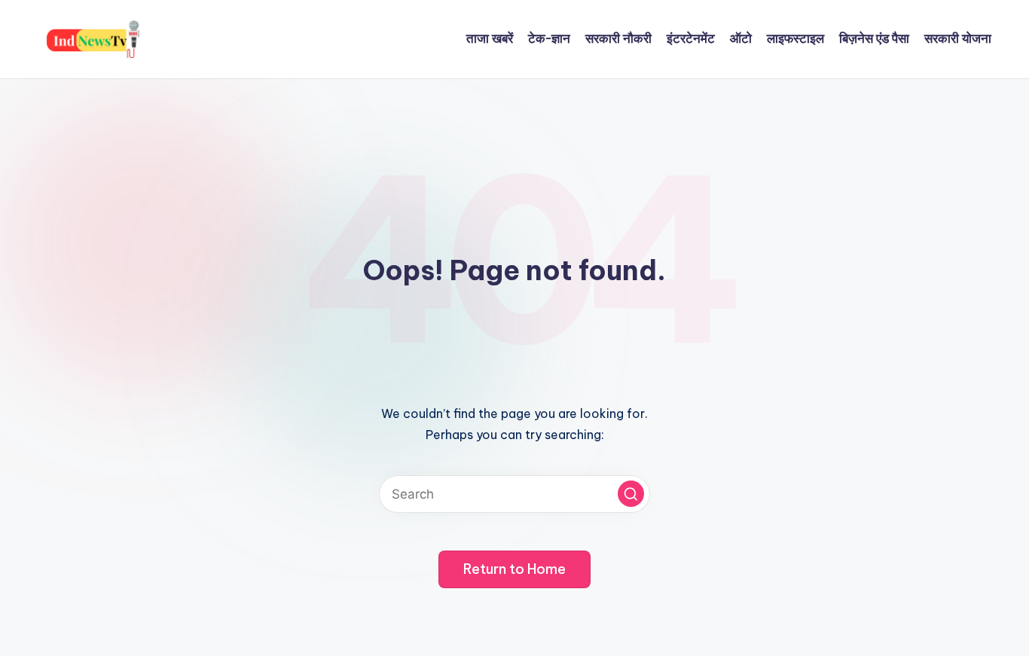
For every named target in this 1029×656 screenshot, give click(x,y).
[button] (631, 494)
